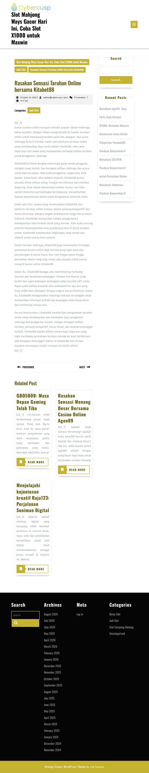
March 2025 (50, 724)
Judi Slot (21, 69)
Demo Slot (114, 614)
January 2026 (51, 659)
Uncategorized (117, 633)
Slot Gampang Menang (121, 627)
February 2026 (52, 653)
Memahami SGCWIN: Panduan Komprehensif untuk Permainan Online (113, 167)
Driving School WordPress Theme (65, 766)
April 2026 (50, 640)
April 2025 (50, 717)
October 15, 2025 (28, 97)
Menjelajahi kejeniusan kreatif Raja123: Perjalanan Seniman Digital (33, 497)
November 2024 (52, 750)
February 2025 (52, 730)
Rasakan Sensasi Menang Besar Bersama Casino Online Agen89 (74, 408)
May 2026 (49, 633)
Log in (80, 614)
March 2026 (50, 646)
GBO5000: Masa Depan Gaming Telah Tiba (33, 401)
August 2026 (51, 614)
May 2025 (49, 711)
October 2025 (51, 679)
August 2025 (51, 692)
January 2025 (51, 737)
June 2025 (49, 704)
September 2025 (53, 685)
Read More (31, 463)
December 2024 (52, 743)
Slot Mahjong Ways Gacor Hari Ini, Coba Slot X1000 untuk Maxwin (29, 28)
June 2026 (49, 627)
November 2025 (52, 672)
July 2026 (49, 620)
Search (116, 58)
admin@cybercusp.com (55, 97)
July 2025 (49, 698)
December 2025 (52, 666)
